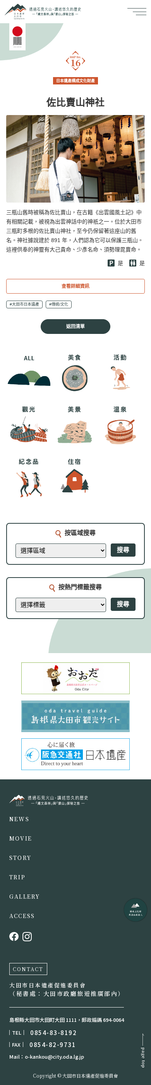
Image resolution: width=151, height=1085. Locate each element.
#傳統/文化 (58, 304)
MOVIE (20, 838)
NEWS (19, 818)
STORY (20, 857)
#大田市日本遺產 (24, 304)
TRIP (17, 877)
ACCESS (22, 915)
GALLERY (24, 896)
